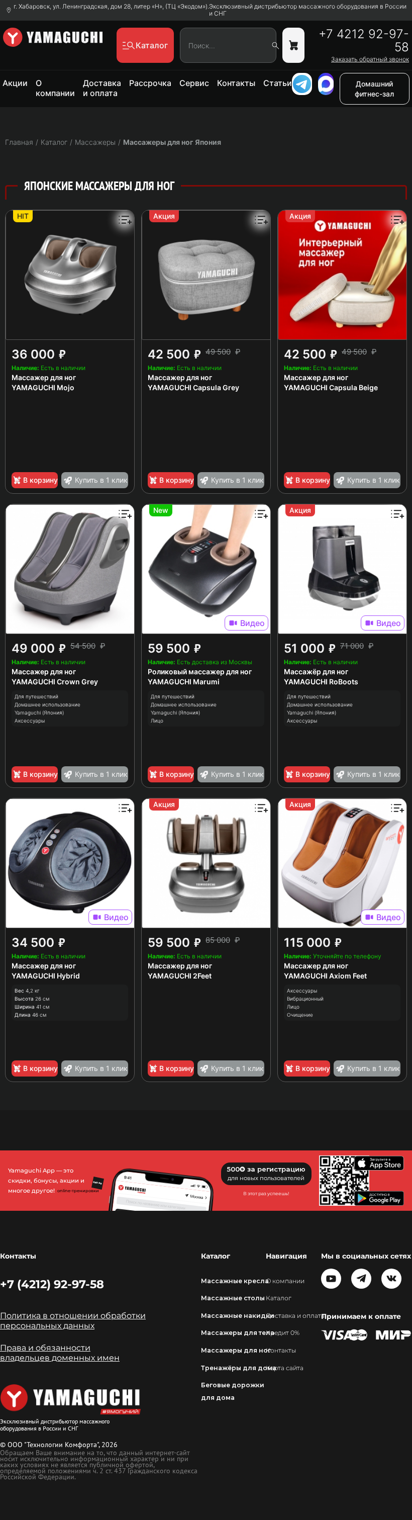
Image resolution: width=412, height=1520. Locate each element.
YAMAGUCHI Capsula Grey (193, 387)
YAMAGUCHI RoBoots (321, 681)
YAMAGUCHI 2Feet (180, 975)
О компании (55, 88)
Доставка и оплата (102, 88)
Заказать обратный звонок (370, 59)
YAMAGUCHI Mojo (43, 387)
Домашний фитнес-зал (374, 88)
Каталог (278, 1298)
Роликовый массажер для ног (200, 671)
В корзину (40, 480)
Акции (15, 83)
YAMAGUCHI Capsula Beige (331, 387)
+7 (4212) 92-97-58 (52, 1284)
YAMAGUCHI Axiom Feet (325, 975)
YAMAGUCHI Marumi (184, 681)
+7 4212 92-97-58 (364, 41)
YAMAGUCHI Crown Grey (55, 681)
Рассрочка (150, 83)
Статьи (277, 83)
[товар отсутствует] (293, 45)
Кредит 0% (282, 1332)
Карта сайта (284, 1368)
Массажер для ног (44, 377)
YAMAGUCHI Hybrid (46, 975)
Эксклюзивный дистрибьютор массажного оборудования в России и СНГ (307, 10)
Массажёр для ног (316, 671)
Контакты (236, 83)
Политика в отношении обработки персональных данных (73, 1320)
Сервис (194, 83)
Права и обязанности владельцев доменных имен (60, 1353)
